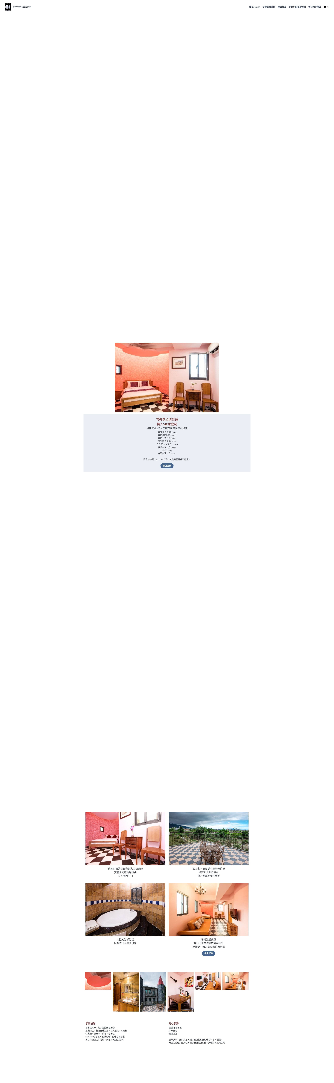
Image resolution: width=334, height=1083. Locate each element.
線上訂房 (167, 466)
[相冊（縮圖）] (98, 981)
